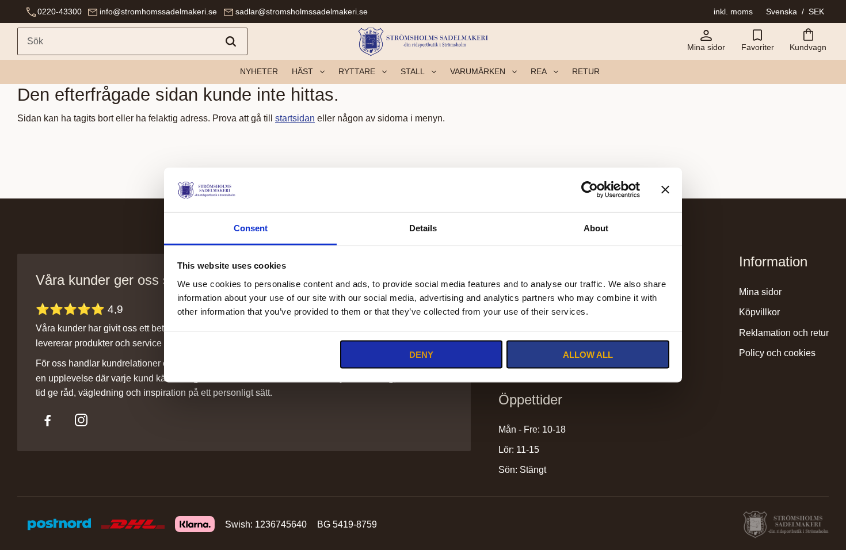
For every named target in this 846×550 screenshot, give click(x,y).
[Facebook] (48, 420)
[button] (757, 41)
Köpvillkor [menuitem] (759, 312)
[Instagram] (81, 420)
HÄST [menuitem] (302, 71)
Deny (421, 355)
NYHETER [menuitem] (259, 71)
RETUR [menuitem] (586, 71)
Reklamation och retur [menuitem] (784, 333)
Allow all (588, 355)
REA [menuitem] (539, 71)
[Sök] (231, 41)
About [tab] (596, 227)
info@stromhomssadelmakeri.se (158, 11)
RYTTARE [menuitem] (356, 71)
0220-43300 (59, 11)
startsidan (295, 118)
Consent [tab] (251, 227)
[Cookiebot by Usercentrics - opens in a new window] (589, 189)
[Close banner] (665, 190)
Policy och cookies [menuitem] (777, 353)
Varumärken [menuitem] (477, 71)
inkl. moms (733, 11)
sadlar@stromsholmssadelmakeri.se (301, 11)
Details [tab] (423, 227)
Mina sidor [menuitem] (760, 292)
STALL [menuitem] (413, 71)
